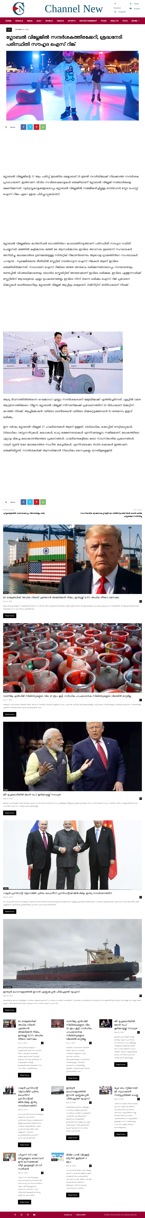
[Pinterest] (36, 127)
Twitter (136, 4)
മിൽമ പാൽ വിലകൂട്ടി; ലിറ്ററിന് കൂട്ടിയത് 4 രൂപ (77, 1158)
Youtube (137, 9)
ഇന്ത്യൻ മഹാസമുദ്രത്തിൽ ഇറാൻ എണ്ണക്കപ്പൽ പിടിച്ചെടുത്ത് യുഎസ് (41, 991)
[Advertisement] (72, 154)
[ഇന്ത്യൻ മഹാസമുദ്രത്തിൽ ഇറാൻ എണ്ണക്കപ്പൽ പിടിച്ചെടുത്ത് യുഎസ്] (72, 953)
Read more (9, 616)
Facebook (117, 8)
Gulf (9, 29)
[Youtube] (130, 8)
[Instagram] (115, 12)
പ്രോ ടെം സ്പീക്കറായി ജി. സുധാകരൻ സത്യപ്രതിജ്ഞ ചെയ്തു (126, 1092)
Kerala (102, 1093)
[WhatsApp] (43, 127)
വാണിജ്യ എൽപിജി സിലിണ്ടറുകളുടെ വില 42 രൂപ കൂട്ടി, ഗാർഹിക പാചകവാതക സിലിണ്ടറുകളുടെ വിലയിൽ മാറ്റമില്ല (67, 696)
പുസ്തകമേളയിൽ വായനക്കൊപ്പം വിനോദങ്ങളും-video (24, 513)
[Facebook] (115, 4)
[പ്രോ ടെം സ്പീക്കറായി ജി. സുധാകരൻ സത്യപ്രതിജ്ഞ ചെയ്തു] (105, 1090)
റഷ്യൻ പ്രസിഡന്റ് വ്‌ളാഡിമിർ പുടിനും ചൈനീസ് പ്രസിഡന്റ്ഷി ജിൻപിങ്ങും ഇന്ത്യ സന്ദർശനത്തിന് (57, 893)
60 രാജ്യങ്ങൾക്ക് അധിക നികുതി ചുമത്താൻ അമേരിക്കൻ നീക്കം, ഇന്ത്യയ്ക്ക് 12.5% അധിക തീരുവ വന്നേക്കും (61, 597)
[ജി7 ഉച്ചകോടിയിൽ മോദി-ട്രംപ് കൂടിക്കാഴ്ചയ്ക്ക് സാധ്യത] (72, 756)
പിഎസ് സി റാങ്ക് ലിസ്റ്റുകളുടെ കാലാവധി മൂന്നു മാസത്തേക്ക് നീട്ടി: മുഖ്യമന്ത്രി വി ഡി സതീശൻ (30, 1162)
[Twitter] (130, 4)
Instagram (122, 12)
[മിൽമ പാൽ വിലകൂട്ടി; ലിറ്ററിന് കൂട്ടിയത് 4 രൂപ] (57, 1157)
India (6, 593)
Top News (7, 987)
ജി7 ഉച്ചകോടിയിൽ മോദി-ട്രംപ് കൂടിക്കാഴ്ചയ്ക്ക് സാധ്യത (32, 794)
